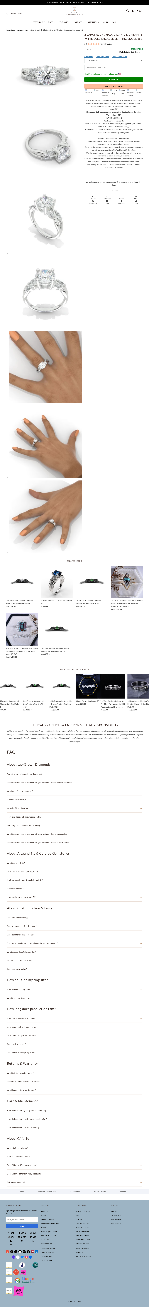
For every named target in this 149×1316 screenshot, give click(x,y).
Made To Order (124, 52)
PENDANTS (64, 22)
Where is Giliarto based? (74, 1148)
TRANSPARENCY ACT (48, 1248)
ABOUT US (44, 1211)
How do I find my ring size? (74, 989)
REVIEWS (79, 1219)
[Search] (127, 11)
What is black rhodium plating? (74, 960)
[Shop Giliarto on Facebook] (30, 1258)
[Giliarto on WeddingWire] (11, 1253)
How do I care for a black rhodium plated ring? (74, 1119)
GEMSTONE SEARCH (83, 1248)
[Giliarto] (74, 10)
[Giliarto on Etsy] (15, 1253)
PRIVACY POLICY (46, 1244)
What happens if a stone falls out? (74, 1090)
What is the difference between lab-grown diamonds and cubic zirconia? (74, 842)
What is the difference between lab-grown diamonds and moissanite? (74, 834)
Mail (135, 199)
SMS (107, 204)
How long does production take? (74, 1018)
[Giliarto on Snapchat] (11, 1241)
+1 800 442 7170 (15, 14)
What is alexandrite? (74, 863)
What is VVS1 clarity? (74, 799)
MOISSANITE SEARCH (83, 1240)
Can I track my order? (74, 1044)
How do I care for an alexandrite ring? (74, 1127)
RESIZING (44, 1228)
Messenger (93, 204)
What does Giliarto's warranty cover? (74, 1081)
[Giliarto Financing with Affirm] (18, 1258)
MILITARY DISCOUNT (83, 1232)
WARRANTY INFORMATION (50, 1223)
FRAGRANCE (45, 1240)
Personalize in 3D (114, 86)
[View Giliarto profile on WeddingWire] (9, 1268)
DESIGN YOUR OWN (82, 1228)
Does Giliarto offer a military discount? (74, 1173)
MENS (106, 22)
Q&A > (22, 1191)
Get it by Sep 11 (137, 50)
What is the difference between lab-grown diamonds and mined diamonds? (74, 782)
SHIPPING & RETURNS (48, 1219)
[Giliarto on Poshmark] (32, 1253)
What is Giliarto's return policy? (74, 1073)
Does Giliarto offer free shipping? (74, 1027)
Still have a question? (74, 1182)
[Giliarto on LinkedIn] (33, 1241)
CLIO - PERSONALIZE (83, 1223)
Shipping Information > (47, 1191)
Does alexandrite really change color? (74, 871)
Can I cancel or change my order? (74, 1052)
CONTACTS (79, 1252)
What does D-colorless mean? (74, 791)
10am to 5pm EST (116, 1223)
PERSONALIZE (39, 22)
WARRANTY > (124, 1191)
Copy (136, 204)
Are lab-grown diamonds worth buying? (74, 825)
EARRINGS (78, 22)
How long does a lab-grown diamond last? (74, 817)
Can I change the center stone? (74, 934)
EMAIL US (114, 1211)
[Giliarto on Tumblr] (22, 1241)
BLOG (78, 1215)
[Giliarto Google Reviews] (20, 1253)
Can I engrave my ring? (74, 969)
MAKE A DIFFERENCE (83, 1236)
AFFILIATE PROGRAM (83, 1211)
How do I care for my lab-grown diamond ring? (74, 1110)
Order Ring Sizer (102, 57)
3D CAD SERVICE (46, 1256)
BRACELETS (93, 22)
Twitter (93, 199)
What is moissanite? (74, 888)
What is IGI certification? (74, 808)
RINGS (51, 22)
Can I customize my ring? (74, 917)
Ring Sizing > (75, 1191)
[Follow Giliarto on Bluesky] (22, 1258)
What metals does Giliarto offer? (74, 952)
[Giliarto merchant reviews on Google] (25, 1284)
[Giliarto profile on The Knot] (9, 1293)
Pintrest (121, 199)
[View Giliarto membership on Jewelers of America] (22, 1268)
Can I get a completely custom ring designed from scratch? (74, 943)
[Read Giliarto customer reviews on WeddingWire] (35, 1268)
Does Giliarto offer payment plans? (74, 1165)
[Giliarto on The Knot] (7, 1253)
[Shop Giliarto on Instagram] (26, 1258)
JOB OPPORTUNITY (47, 1260)
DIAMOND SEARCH (82, 1244)
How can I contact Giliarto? (74, 1156)
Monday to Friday (116, 1219)
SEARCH (43, 1215)
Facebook (107, 199)
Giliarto (70, 1301)
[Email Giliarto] (11, 1245)
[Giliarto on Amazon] (28, 1253)
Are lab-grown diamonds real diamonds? (74, 774)
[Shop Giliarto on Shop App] (13, 1258)
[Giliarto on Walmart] (36, 1253)
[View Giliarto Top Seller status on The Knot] (23, 1274)
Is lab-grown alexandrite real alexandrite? (74, 880)
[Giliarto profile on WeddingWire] (9, 1283)
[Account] (133, 11)
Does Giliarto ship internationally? (74, 1035)
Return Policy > (100, 1191)
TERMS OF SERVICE (47, 1252)
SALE (114, 22)
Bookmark (121, 204)
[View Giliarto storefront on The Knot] (16, 1274)
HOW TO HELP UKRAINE (84, 1256)
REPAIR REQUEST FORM (49, 1232)
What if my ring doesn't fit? (74, 998)
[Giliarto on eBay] (24, 1253)
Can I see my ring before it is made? (74, 926)
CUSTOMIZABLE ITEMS (48, 1236)
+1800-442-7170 (116, 1215)
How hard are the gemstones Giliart (74, 897)
